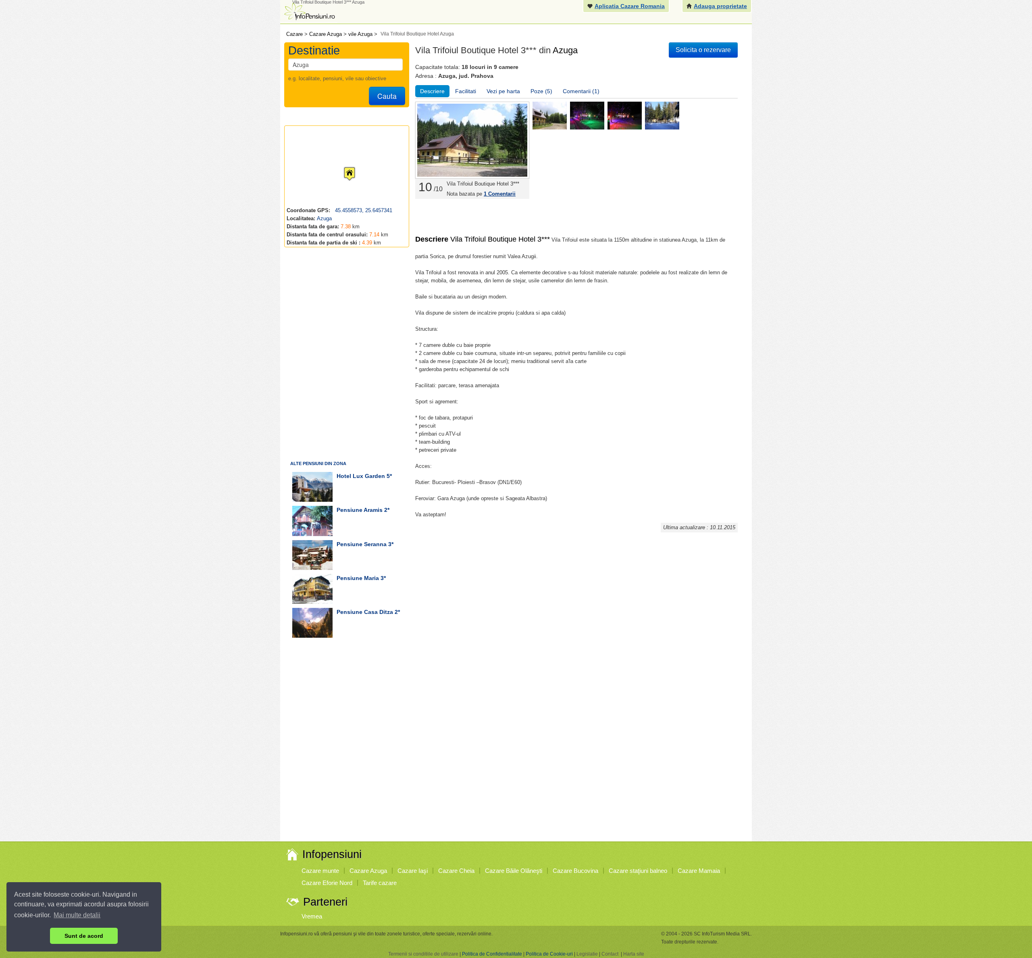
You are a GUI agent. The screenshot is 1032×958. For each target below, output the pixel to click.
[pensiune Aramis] (312, 521)
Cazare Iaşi (412, 871)
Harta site (633, 954)
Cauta (387, 96)
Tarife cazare (380, 883)
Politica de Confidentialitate (492, 954)
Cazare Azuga (368, 871)
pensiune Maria (358, 578)
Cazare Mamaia (699, 871)
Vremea (312, 916)
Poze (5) (541, 91)
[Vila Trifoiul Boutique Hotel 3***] (550, 115)
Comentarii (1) (581, 91)
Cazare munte (320, 871)
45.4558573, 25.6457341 (362, 210)
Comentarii (500, 194)
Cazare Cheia (456, 871)
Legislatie (587, 954)
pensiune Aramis (360, 510)
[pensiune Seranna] (312, 555)
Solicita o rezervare (703, 49)
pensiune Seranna (362, 544)
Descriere (432, 91)
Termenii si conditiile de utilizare (423, 954)
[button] (343, 166)
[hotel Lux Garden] (312, 487)
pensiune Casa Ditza (365, 612)
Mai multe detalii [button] (77, 915)
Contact (609, 954)
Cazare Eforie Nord (327, 883)
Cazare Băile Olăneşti (513, 871)
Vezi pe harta (503, 91)
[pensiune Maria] (312, 589)
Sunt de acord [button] (83, 936)
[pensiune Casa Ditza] (312, 623)
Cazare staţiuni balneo (638, 871)
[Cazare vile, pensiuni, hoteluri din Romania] (308, 11)
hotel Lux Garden (361, 476)
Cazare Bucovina (575, 871)
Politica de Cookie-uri (549, 954)
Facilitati (465, 91)
